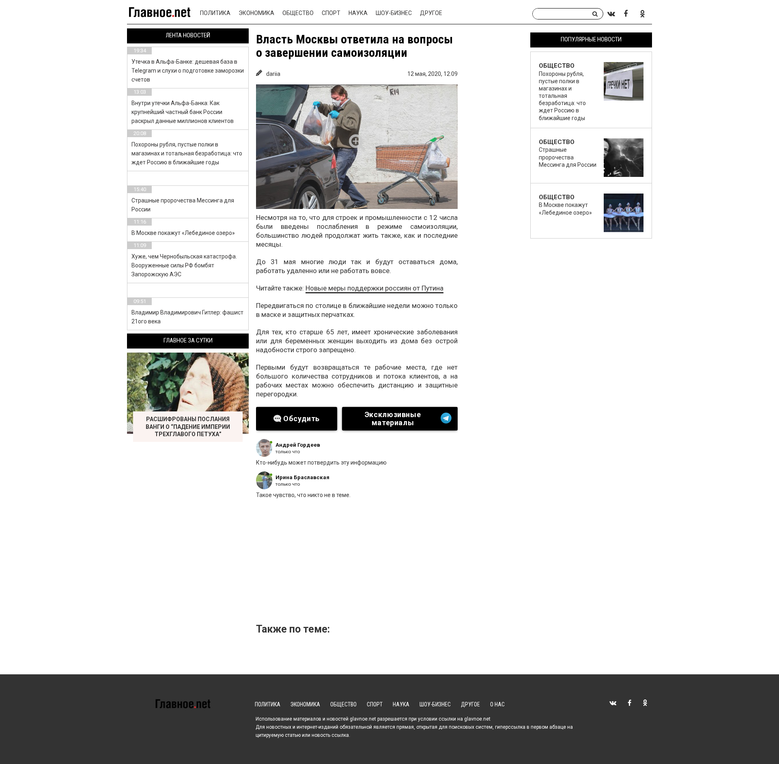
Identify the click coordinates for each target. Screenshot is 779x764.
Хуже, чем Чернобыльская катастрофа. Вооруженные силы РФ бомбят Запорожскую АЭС (184, 265)
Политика (215, 13)
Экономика (256, 13)
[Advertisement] (392, 563)
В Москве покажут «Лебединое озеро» (183, 233)
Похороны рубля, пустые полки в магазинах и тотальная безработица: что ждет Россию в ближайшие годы (186, 153)
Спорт (331, 13)
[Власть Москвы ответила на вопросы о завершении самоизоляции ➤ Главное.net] (357, 146)
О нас (497, 704)
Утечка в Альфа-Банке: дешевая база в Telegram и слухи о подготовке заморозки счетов (187, 70)
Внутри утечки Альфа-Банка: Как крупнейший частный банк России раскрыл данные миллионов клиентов (182, 112)
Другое (431, 13)
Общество (298, 13)
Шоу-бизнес (394, 13)
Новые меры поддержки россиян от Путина (374, 288)
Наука (358, 13)
